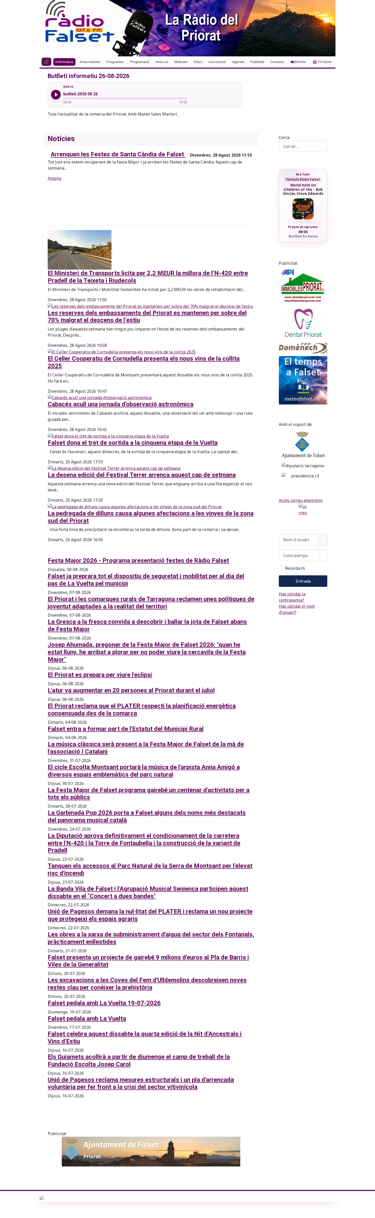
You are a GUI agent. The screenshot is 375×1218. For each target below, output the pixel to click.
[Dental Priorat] (303, 323)
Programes (115, 61)
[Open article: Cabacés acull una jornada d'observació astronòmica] (100, 397)
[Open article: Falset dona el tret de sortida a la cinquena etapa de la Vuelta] (108, 435)
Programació (139, 61)
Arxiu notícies (90, 61)
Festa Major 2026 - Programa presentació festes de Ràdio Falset (138, 560)
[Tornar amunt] (368, 1211)
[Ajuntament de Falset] (151, 1151)
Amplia (54, 178)
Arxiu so (162, 61)
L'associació (217, 61)
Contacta (277, 61)
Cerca (284, 137)
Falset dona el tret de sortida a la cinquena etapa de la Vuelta (133, 442)
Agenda (238, 61)
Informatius (64, 61)
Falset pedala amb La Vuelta (87, 1018)
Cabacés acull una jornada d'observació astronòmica (120, 404)
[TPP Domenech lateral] (303, 348)
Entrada (303, 581)
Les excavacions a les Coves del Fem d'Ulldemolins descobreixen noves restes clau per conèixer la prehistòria (147, 983)
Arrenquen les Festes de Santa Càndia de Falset (118, 154)
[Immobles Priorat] (303, 284)
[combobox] (303, 146)
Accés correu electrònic (301, 500)
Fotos (198, 61)
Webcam (181, 61)
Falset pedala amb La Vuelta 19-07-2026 (104, 1003)
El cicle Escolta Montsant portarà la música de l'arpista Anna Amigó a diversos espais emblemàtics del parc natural (144, 771)
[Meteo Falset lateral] (303, 380)
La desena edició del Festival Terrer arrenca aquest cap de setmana (142, 474)
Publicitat (257, 61)
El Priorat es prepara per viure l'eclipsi (100, 674)
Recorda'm (295, 568)
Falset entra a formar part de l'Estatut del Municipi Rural (126, 728)
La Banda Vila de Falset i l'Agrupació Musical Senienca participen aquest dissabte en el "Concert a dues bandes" (148, 892)
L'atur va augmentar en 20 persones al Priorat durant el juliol (131, 690)
